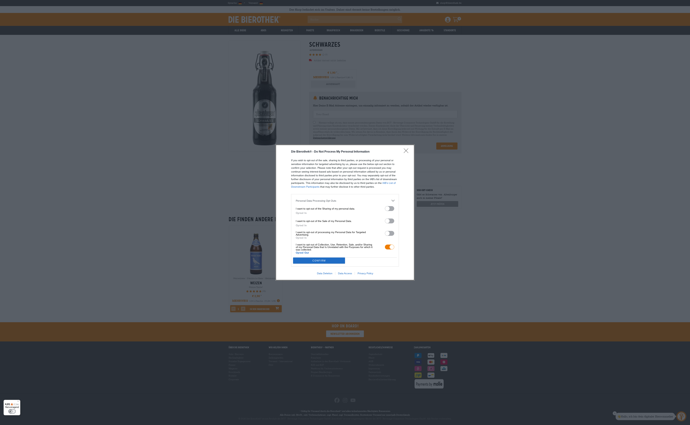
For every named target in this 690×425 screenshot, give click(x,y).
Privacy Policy (365, 273)
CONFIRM (319, 260)
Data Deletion (324, 273)
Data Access (345, 273)
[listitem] (345, 201)
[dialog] (345, 212)
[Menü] (18, 402)
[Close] (407, 151)
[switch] (389, 208)
